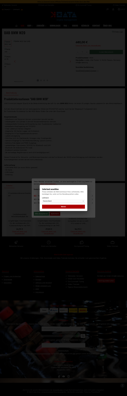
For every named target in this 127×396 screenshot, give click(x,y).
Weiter (63, 207)
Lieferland (45, 198)
